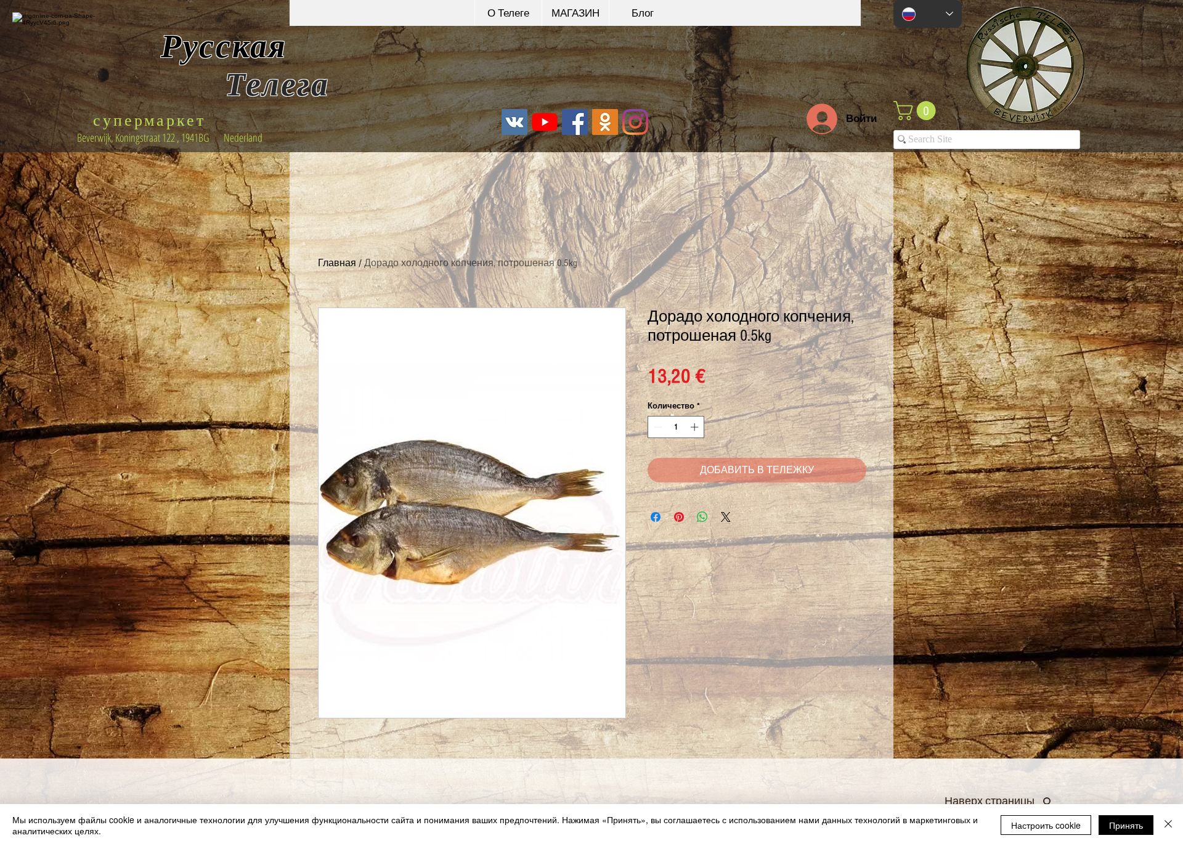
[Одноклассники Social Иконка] (605, 122)
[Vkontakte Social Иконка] (514, 122)
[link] (916, 110)
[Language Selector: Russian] (927, 14)
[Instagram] (635, 122)
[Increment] (695, 427)
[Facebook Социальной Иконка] (575, 122)
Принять (1126, 825)
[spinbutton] (676, 427)
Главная (337, 263)
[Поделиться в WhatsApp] (702, 517)
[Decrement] (656, 427)
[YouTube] (545, 122)
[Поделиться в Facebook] (655, 517)
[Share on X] (725, 517)
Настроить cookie (1046, 825)
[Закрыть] (1168, 825)
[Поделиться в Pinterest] (679, 517)
